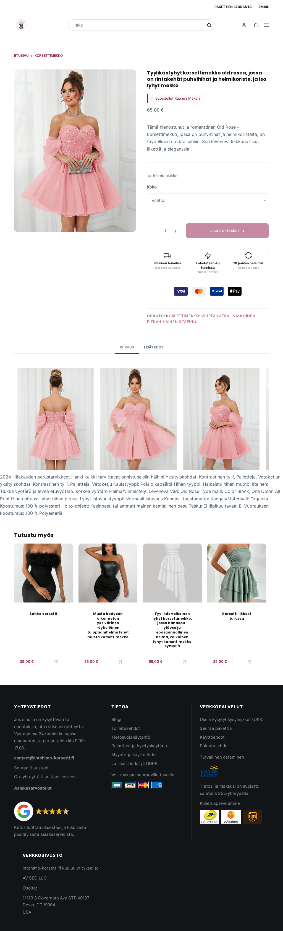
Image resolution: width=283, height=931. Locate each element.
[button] (162, 176)
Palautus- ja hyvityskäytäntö (140, 745)
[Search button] (209, 25)
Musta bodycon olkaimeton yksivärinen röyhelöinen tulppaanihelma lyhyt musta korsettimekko (108, 625)
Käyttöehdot (212, 737)
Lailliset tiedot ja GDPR (134, 763)
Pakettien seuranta (233, 7)
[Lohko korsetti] (43, 573)
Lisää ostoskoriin (227, 230)
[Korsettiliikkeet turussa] (236, 573)
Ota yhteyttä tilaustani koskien (45, 776)
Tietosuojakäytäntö (130, 737)
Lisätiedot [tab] (153, 347)
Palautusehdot (214, 745)
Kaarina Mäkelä (187, 98)
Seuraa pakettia (216, 728)
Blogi (116, 719)
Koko (152, 187)
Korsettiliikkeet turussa (236, 616)
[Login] (244, 25)
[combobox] (138, 25)
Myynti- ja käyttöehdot (134, 754)
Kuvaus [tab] (127, 347)
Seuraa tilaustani (31, 767)
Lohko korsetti (43, 613)
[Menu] (266, 24)
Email (264, 7)
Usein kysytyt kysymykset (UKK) (232, 719)
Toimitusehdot (125, 728)
